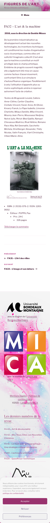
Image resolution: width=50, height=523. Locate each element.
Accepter (25, 501)
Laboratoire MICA (29, 403)
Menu (26, 15)
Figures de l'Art (21, 4)
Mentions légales (18, 396)
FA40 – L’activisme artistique (18, 453)
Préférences (25, 516)
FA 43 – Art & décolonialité (17, 429)
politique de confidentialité (13, 493)
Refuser (25, 509)
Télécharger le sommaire (16, 226)
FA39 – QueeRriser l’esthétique (19, 458)
